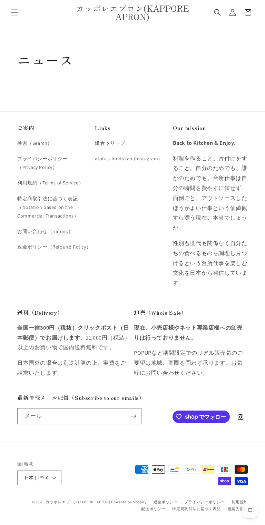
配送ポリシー (153, 508)
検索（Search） (34, 143)
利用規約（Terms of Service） (50, 183)
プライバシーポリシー (204, 501)
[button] (14, 12)
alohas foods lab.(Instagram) (127, 158)
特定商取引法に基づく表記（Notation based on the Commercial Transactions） (48, 207)
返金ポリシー (166, 501)
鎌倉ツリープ (110, 143)
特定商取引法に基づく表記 (196, 508)
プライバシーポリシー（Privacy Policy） (42, 162)
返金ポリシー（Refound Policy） (54, 247)
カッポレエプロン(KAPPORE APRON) (78, 501)
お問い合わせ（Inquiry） (45, 231)
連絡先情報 (238, 508)
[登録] (133, 416)
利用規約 (240, 501)
